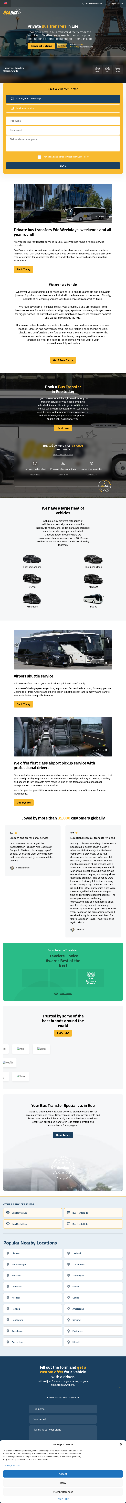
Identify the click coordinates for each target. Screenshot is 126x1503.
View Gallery (98, 217)
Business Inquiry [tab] (25, 108)
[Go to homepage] (12, 11)
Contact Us (91, 475)
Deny (63, 1482)
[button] (121, 1444)
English (5, 3)
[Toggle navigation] (120, 13)
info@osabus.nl (116, 3)
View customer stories (63, 454)
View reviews (66, 993)
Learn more (63, 475)
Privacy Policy (63, 1499)
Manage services (12, 1465)
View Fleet (35, 475)
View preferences (63, 1491)
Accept (63, 1473)
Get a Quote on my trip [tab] (28, 98)
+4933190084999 (94, 3)
